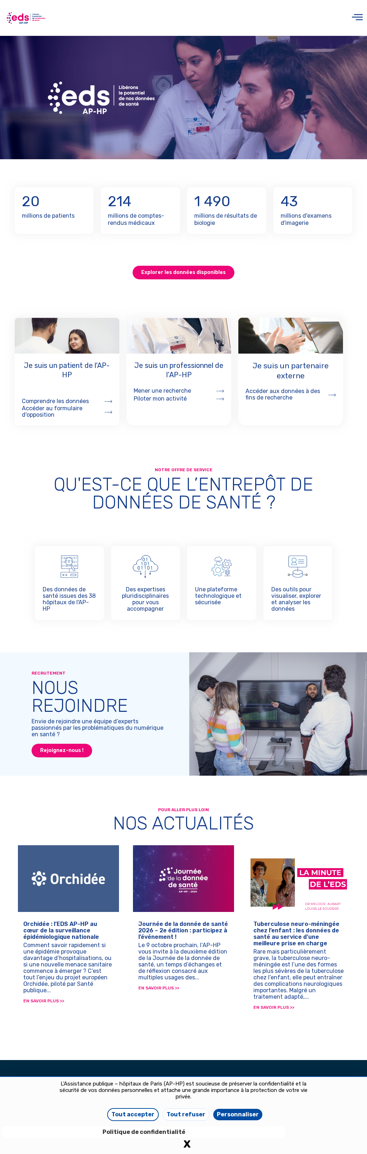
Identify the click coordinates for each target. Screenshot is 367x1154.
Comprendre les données (55, 401)
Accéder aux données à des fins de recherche (283, 394)
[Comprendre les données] (108, 401)
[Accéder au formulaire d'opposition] (108, 412)
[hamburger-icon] (356, 18)
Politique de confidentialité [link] (144, 1132)
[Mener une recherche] (220, 390)
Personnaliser (238, 1114)
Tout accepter (132, 1114)
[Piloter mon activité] (220, 398)
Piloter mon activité (160, 398)
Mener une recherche (162, 390)
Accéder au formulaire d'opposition (52, 411)
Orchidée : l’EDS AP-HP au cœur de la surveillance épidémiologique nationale (61, 930)
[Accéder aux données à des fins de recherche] (332, 394)
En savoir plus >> (43, 1000)
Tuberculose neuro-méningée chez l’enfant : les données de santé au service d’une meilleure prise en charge (296, 934)
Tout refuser (186, 1114)
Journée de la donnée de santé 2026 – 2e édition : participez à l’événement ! (183, 930)
